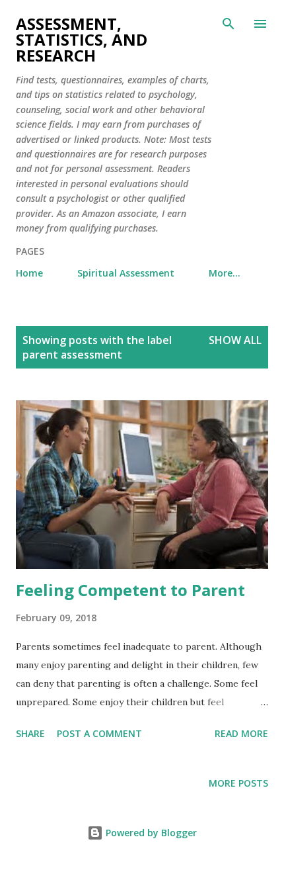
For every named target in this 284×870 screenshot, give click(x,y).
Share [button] (30, 733)
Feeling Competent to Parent (130, 590)
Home (29, 273)
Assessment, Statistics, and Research (81, 39)
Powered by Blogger (150, 832)
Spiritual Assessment (125, 273)
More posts (238, 783)
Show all (235, 340)
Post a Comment (99, 733)
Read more (241, 733)
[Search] (228, 24)
